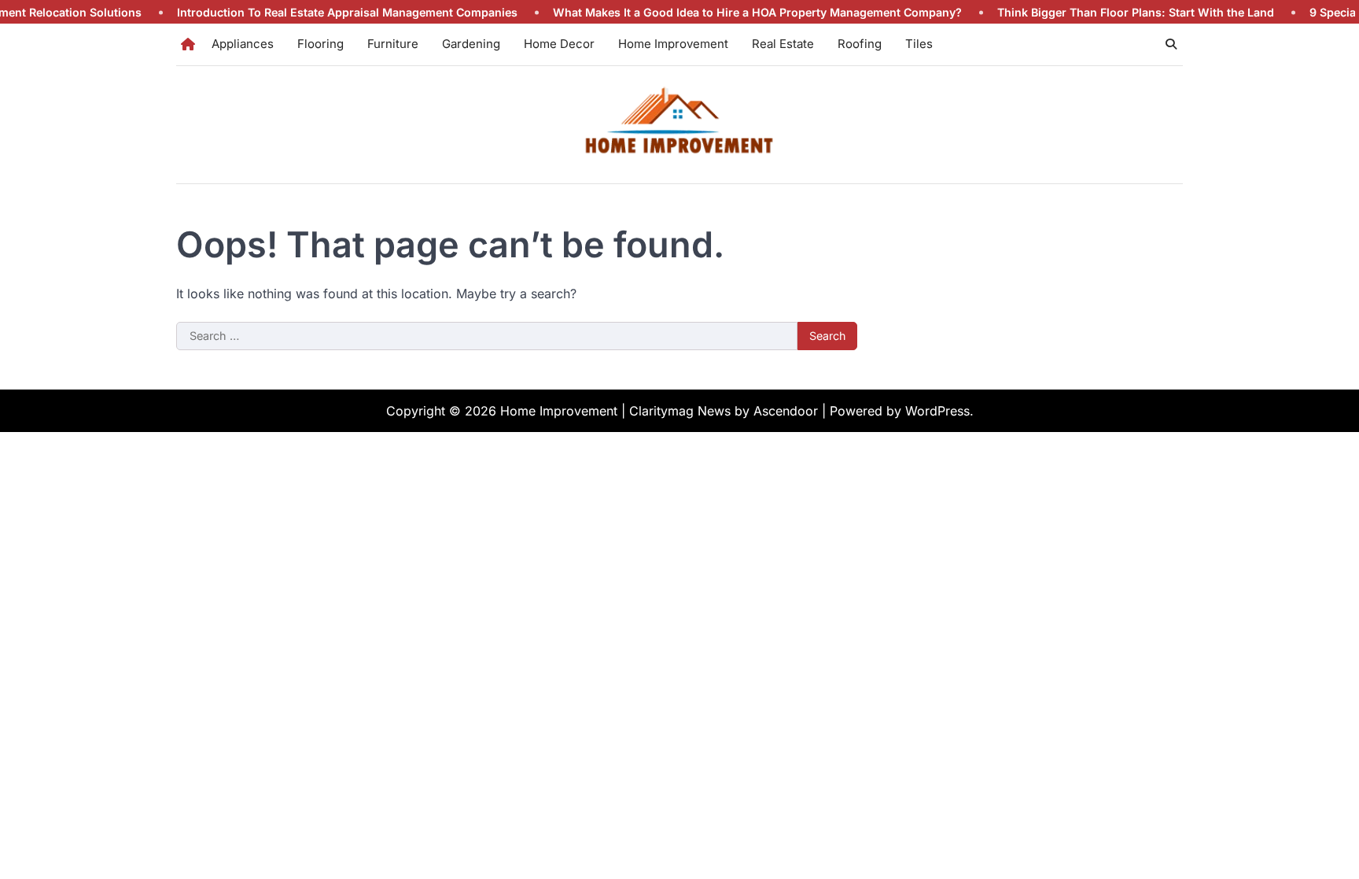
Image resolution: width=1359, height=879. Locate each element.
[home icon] (188, 44)
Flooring (320, 43)
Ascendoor (785, 411)
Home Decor (559, 43)
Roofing (860, 43)
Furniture (392, 43)
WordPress (937, 411)
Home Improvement (673, 43)
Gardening (471, 43)
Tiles (919, 43)
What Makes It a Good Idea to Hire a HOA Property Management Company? (736, 12)
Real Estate (783, 43)
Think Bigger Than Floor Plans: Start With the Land (1115, 12)
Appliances (243, 43)
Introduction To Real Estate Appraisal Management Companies (327, 12)
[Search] (1171, 44)
